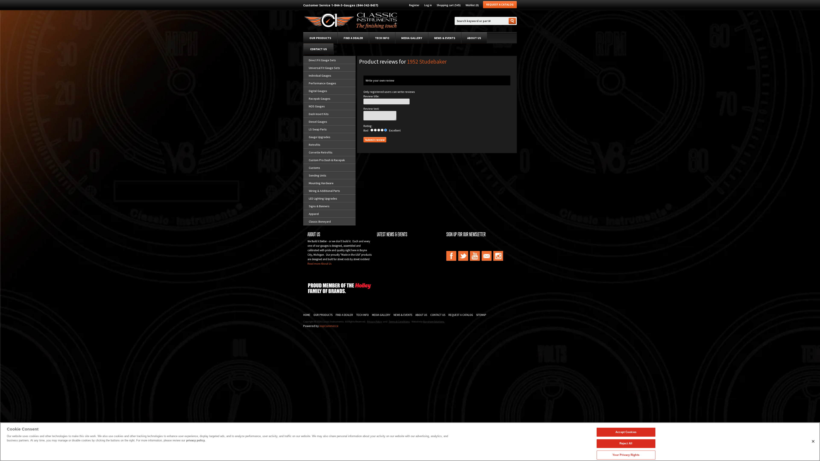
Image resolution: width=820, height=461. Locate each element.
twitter (463, 256)
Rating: (367, 126)
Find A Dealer (344, 315)
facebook (451, 256)
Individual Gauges (320, 75)
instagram (498, 256)
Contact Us (318, 49)
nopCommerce (328, 326)
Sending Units (317, 175)
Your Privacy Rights (625, 455)
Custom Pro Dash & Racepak (327, 160)
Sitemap (481, 315)
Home (306, 315)
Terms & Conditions (399, 321)
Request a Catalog (500, 4)
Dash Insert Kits (319, 114)
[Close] (813, 441)
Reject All (625, 443)
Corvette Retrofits (320, 152)
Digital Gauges (318, 91)
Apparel (314, 214)
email (487, 256)
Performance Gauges (322, 83)
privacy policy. (195, 440)
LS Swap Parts (318, 129)
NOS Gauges (317, 106)
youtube (475, 256)
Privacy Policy (374, 321)
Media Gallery (411, 38)
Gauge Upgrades (319, 137)
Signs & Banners (319, 206)
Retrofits (314, 145)
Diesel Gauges (318, 122)
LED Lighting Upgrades (323, 198)
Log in (428, 5)
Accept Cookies (625, 432)
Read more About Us (319, 264)
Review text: (371, 109)
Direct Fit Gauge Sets (322, 60)
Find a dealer (353, 38)
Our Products (320, 38)
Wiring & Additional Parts (324, 191)
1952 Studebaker (427, 61)
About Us (474, 38)
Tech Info (382, 38)
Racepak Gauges (319, 99)
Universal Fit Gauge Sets (324, 68)
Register (414, 5)
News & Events (444, 38)
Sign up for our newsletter (466, 234)
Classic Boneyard (320, 221)
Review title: (371, 96)
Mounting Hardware (321, 183)
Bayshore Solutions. (434, 321)
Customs (314, 168)
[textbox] (481, 21)
